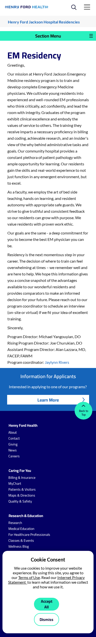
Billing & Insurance (21, 478)
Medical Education (21, 529)
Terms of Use (29, 577)
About (12, 432)
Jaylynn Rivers (57, 362)
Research (15, 523)
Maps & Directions (21, 495)
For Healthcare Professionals (29, 535)
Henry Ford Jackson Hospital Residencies (44, 21)
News (12, 450)
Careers (14, 456)
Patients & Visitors (22, 489)
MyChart (14, 483)
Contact (14, 438)
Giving (12, 444)
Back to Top (83, 412)
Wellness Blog (18, 546)
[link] (27, 7)
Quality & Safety (20, 501)
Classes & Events (21, 540)
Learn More (48, 400)
